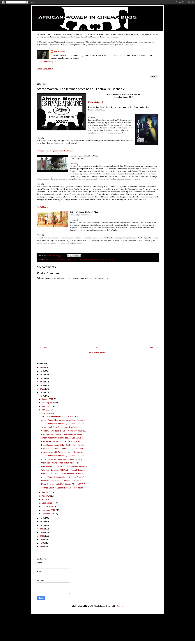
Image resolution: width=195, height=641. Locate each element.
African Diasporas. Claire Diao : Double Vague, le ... (62, 459)
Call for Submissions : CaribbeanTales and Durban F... (63, 449)
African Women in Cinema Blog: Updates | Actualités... (63, 424)
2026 (42, 547)
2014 (42, 385)
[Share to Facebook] (76, 255)
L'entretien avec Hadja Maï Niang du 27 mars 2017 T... (63, 484)
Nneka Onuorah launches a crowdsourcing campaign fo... (65, 466)
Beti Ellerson (59, 52)
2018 (42, 518)
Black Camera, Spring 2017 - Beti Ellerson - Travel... (62, 445)
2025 (42, 543)
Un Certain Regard (95, 102)
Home (98, 348)
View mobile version (97, 353)
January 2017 (48, 399)
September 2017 (49, 503)
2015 (42, 389)
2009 (42, 368)
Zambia (110, 259)
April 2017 (46, 410)
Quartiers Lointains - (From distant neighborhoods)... (62, 463)
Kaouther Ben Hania (51, 259)
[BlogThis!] (71, 255)
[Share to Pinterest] (79, 255)
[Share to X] (74, 255)
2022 (42, 532)
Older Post (153, 348)
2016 (42, 392)
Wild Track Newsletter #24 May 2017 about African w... (63, 470)
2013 (42, 382)
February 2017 (48, 403)
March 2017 (47, 406)
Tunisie (90, 259)
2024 (42, 539)
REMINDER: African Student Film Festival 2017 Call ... (63, 441)
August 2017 (47, 499)
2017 (42, 396)
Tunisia (84, 259)
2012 (42, 378)
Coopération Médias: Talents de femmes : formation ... (63, 431)
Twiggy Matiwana (100, 259)
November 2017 (49, 510)
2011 (42, 375)
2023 (42, 536)
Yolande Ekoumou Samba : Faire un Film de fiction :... (63, 488)
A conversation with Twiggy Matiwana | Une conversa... (63, 452)
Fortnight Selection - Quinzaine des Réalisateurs (55, 151)
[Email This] (68, 255)
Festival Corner (43, 207)
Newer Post (42, 348)
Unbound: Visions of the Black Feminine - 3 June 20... (63, 473)
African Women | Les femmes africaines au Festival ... (63, 420)
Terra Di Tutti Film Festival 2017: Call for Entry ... (61, 416)
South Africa (76, 259)
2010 (42, 371)
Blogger (120, 606)
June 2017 (46, 492)
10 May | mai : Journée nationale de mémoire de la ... (63, 427)
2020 (42, 525)
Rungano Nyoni (65, 259)
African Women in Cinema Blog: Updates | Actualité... (63, 438)
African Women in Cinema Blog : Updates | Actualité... (63, 477)
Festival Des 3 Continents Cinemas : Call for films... (62, 481)
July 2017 (46, 496)
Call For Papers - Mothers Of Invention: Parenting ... (62, 434)
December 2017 (49, 514)
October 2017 (47, 507)
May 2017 (46, 413)
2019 (42, 522)
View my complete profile (47, 62)
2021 (42, 529)
